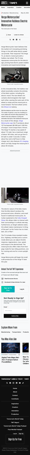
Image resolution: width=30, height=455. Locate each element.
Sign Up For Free (8, 289)
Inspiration (10, 7)
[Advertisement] (15, 168)
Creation (18, 7)
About (15, 392)
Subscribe (15, 316)
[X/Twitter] (7, 383)
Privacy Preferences (11, 450)
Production (5, 13)
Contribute (15, 399)
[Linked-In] (17, 383)
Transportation (16, 332)
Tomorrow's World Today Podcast (15, 426)
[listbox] (15, 115)
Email (5, 307)
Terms (25, 448)
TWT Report (15, 422)
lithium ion (7, 107)
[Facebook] (10, 383)
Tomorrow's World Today (15, 419)
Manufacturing (14, 13)
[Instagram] (13, 383)
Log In (22, 289)
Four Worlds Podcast (15, 429)
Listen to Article (19, 35)
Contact (15, 395)
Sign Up (21, 433)
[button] (15, 115)
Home (3, 7)
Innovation (5, 354)
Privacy (4, 450)
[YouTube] (20, 383)
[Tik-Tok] (23, 383)
